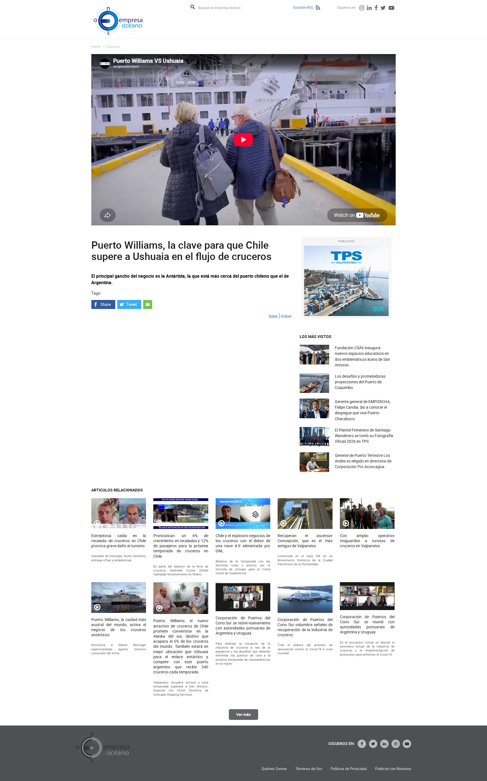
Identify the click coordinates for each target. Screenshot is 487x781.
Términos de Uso (308, 768)
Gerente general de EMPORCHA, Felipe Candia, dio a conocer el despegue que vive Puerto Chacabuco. (363, 410)
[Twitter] (383, 8)
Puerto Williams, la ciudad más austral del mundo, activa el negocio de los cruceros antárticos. (118, 627)
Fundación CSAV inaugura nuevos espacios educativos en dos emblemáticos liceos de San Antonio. (362, 356)
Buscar (193, 7)
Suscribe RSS (303, 7)
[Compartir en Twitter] (129, 303)
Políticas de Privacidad (349, 768)
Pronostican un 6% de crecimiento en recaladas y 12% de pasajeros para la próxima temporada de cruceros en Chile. (180, 546)
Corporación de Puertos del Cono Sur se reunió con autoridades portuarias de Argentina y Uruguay (367, 624)
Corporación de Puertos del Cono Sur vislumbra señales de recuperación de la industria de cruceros (305, 627)
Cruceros (112, 46)
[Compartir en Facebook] (103, 303)
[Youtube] (391, 8)
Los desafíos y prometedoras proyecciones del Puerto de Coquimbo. (360, 381)
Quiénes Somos (274, 768)
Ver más (243, 714)
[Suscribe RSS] (318, 8)
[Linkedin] (369, 8)
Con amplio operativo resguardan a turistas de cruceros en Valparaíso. (367, 540)
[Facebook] (376, 8)
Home (96, 46)
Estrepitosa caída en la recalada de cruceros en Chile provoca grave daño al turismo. (118, 540)
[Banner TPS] (346, 281)
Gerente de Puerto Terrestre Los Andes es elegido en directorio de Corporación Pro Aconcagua (363, 461)
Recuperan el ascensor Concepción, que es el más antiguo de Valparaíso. (305, 540)
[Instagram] (361, 8)
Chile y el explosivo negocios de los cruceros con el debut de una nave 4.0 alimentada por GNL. (243, 543)
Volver (286, 316)
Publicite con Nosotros (393, 768)
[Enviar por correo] (147, 303)
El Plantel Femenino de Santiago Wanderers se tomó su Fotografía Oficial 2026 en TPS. (364, 435)
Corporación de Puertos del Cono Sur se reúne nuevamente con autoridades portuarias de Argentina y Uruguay (243, 625)
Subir (273, 316)
